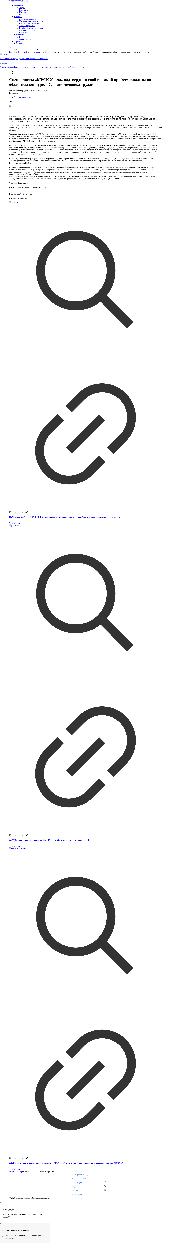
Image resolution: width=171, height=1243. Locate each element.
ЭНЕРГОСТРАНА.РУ (18, 1)
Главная (12, 52)
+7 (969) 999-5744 (114, 1186)
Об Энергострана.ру (79, 1175)
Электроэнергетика (34, 52)
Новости (21, 52)
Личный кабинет (78, 1179)
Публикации (76, 1195)
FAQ (73, 1187)
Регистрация (76, 1183)
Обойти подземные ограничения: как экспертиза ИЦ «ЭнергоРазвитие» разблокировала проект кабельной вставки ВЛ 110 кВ (66, 1163)
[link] (37, 49)
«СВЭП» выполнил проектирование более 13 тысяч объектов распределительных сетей (49, 840)
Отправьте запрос (16, 1171)
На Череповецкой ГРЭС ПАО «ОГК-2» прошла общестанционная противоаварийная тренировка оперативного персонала (64, 517)
